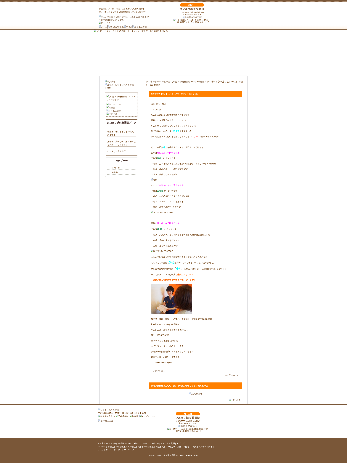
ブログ (181, 443)
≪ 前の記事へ (158, 371)
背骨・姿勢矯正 (106, 447)
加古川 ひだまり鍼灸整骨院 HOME (115, 443)
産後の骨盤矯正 (146, 447)
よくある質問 (169, 443)
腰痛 (187, 447)
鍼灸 (195, 447)
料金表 (156, 443)
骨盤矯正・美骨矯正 (126, 447)
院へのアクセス (142, 443)
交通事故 (161, 447)
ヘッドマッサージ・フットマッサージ (116, 450)
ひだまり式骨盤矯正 (116, 151)
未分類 (115, 172)
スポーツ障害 (206, 447)
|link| (196, 455)
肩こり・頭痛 (175, 447)
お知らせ (116, 167)
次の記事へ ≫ (231, 375)
